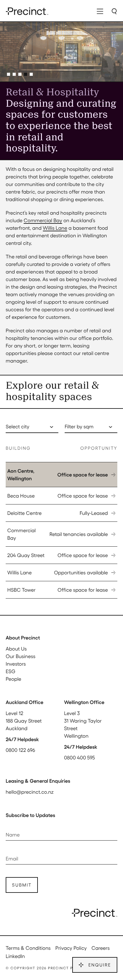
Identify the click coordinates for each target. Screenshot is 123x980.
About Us (16, 648)
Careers (100, 948)
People (13, 679)
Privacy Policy (71, 948)
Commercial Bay (43, 220)
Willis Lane (55, 228)
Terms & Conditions (28, 948)
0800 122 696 (20, 750)
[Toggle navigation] (100, 11)
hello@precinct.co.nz (30, 792)
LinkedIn (15, 956)
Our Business (20, 656)
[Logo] (27, 11)
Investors (16, 664)
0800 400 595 (79, 757)
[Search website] (114, 11)
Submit (22, 884)
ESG (10, 671)
